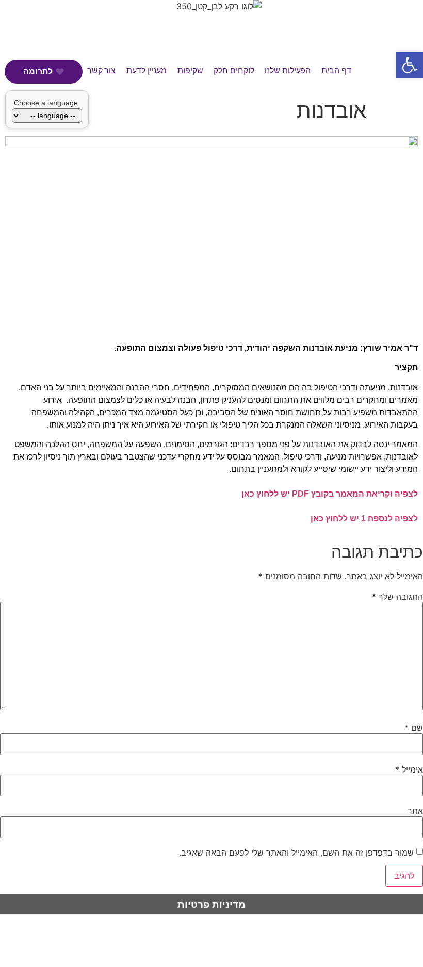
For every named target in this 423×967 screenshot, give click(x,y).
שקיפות (190, 70)
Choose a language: (45, 102)
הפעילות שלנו (288, 70)
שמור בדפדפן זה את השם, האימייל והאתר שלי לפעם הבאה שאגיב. (296, 852)
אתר (415, 811)
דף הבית (336, 70)
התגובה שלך (397, 597)
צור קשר (101, 70)
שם (413, 728)
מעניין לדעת (146, 70)
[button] (409, 65)
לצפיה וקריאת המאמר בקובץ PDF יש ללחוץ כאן (329, 493)
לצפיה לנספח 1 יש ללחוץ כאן (364, 518)
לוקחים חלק (234, 70)
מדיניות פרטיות (211, 904)
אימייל (409, 769)
